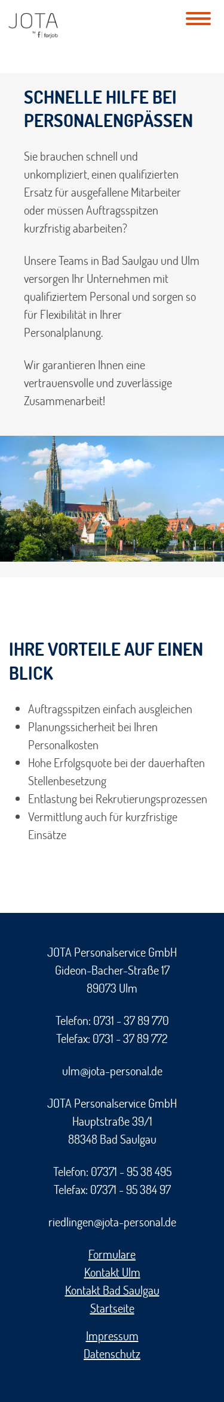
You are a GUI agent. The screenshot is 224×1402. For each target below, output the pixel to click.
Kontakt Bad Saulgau (112, 1290)
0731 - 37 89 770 (131, 1020)
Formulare (112, 1254)
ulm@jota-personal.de (112, 1070)
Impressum (112, 1335)
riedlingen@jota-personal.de (112, 1221)
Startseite (112, 1308)
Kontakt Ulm (112, 1272)
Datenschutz (112, 1353)
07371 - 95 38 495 (131, 1171)
